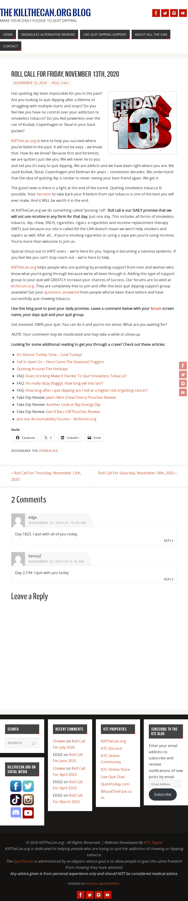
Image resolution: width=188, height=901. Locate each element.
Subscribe (162, 794)
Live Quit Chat (113, 776)
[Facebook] (183, 366)
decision (44, 194)
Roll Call (60, 83)
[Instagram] (183, 383)
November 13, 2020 (30, 83)
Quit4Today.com (115, 784)
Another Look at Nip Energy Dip (73, 404)
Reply (169, 541)
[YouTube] (183, 392)
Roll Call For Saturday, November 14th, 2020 (137, 472)
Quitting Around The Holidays (42, 368)
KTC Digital (153, 842)
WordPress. (111, 884)
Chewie (59, 741)
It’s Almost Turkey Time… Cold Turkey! (49, 354)
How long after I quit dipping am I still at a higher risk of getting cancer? (86, 390)
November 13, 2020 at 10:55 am (57, 523)
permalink (48, 450)
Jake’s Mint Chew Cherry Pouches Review (81, 397)
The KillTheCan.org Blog (45, 12)
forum (156, 308)
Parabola (93, 884)
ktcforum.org (22, 286)
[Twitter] (183, 374)
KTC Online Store (115, 769)
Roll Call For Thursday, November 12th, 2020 (46, 476)
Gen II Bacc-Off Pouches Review (73, 411)
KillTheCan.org (23, 140)
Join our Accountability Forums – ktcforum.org (56, 418)
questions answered (61, 292)
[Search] (33, 743)
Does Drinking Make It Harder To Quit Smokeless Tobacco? (76, 375)
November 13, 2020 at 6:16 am (56, 561)
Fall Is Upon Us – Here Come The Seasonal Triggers (60, 361)
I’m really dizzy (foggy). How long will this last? (64, 383)
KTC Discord (111, 748)
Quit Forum (23, 861)
